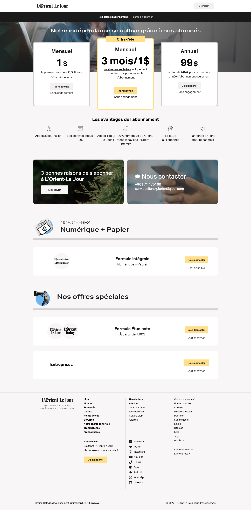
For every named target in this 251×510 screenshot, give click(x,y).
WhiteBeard (76, 502)
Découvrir (54, 189)
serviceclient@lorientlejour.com (159, 188)
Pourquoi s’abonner (142, 16)
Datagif (47, 502)
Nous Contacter (196, 329)
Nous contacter (196, 259)
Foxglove (94, 502)
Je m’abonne (61, 86)
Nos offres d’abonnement (113, 16)
